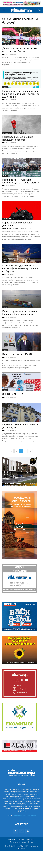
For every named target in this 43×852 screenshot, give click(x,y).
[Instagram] (21, 831)
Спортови (6, 44)
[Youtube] (27, 831)
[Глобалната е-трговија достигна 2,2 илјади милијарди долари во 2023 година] (21, 78)
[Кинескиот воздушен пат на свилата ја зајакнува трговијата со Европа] (21, 253)
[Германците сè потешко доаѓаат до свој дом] (21, 412)
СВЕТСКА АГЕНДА (12, 394)
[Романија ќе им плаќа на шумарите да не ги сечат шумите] (21, 167)
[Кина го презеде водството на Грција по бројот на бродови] (21, 299)
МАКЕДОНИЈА (7, 133)
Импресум (11, 840)
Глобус (5, 87)
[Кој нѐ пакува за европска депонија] (21, 210)
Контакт (30, 842)
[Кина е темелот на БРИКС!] (21, 342)
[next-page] (30, 451)
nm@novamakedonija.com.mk (25, 816)
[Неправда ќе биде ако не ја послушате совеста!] (21, 124)
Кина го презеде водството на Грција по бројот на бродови (19, 312)
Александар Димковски (10, 228)
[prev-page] (12, 451)
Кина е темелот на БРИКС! (17, 354)
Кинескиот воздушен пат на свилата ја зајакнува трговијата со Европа (20, 268)
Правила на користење (18, 842)
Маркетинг (20, 840)
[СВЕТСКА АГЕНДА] (21, 382)
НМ (3, 54)
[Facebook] (15, 831)
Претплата (29, 840)
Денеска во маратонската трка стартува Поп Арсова (19, 49)
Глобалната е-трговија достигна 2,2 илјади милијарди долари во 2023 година (20, 94)
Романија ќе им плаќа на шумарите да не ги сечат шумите (21, 181)
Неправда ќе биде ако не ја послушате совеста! (17, 138)
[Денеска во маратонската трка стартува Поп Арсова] (21, 36)
